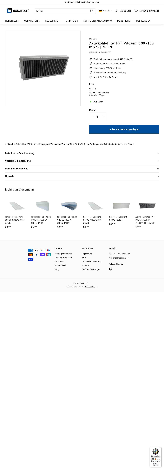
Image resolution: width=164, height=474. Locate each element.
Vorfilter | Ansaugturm (97, 21)
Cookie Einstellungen (91, 269)
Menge (92, 110)
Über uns (59, 262)
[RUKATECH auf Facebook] (110, 269)
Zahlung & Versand (63, 258)
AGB (84, 258)
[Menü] (159, 448)
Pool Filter (124, 21)
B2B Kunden (143, 21)
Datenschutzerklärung (92, 262)
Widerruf (86, 265)
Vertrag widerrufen (63, 254)
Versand (105, 92)
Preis (91, 84)
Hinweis (9, 176)
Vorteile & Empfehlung (18, 161)
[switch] (155, 464)
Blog (57, 269)
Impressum (87, 254)
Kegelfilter (52, 21)
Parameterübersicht (16, 168)
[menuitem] (12, 21)
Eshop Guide (90, 286)
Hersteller (12, 21)
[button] (106, 11)
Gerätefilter (32, 21)
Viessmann (26, 189)
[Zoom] (42, 68)
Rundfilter (71, 21)
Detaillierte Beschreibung (19, 153)
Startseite (93, 39)
